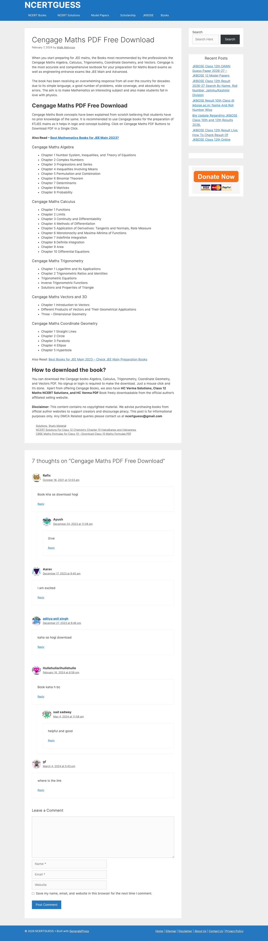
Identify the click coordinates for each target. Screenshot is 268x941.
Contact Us (216, 931)
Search (197, 32)
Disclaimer (185, 931)
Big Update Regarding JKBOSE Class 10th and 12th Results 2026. (214, 120)
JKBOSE (148, 15)
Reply (41, 503)
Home (159, 931)
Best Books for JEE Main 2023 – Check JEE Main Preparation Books (98, 359)
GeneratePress (79, 931)
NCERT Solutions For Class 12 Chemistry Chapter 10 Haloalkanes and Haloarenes (86, 429)
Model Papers (100, 15)
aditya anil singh (55, 618)
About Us (200, 931)
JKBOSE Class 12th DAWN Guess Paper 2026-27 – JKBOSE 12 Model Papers (211, 70)
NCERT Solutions (69, 15)
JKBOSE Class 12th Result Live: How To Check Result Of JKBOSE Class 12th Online (215, 134)
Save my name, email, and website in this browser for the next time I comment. (94, 893)
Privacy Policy (234, 931)
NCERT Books (37, 15)
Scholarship (128, 15)
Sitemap (171, 931)
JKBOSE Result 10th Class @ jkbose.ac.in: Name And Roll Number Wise (213, 105)
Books (165, 15)
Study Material (57, 425)
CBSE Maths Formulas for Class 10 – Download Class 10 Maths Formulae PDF (83, 433)
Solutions (41, 425)
